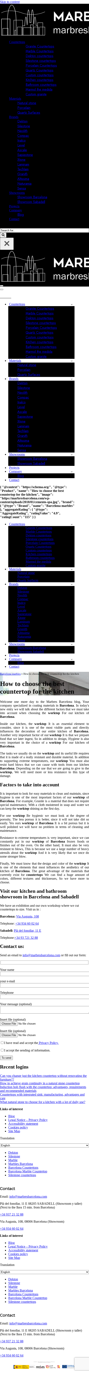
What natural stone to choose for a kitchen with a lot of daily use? (42, 1102)
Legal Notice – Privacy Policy (28, 1120)
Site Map (14, 1131)
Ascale (22, 150)
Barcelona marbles (10, 673)
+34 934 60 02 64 (27, 923)
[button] (27, 42)
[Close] (7, 244)
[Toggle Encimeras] (72, 304)
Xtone (21, 159)
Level (21, 145)
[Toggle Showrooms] (72, 454)
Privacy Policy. (48, 1043)
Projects (14, 206)
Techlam (23, 169)
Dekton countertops (39, 56)
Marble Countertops (40, 51)
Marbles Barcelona (20, 1164)
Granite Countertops (40, 46)
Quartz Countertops (39, 70)
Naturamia (24, 183)
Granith (22, 174)
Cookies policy (18, 1127)
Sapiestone (25, 154)
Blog (20, 214)
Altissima (23, 178)
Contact (14, 219)
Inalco (21, 140)
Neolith (22, 130)
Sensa (21, 188)
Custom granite (36, 94)
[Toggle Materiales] (72, 361)
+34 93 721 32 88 (26, 937)
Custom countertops (40, 75)
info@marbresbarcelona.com (41, 955)
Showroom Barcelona (32, 197)
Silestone (23, 126)
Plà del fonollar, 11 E (27, 930)
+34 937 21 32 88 (11, 1214)
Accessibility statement (23, 1123)
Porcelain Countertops (41, 65)
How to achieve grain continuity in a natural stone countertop (40, 1083)
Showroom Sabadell (31, 202)
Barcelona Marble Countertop (27, 1171)
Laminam (23, 164)
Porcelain (23, 107)
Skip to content (10, 2)
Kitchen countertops (39, 79)
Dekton (22, 121)
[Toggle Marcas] (72, 379)
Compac (23, 135)
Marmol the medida (39, 89)
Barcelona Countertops (23, 1167)
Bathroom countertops (41, 84)
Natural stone (26, 103)
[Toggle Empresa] (72, 471)
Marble (13, 1160)
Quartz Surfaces (28, 112)
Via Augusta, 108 (27, 916)
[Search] (1, 226)
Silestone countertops (41, 60)
